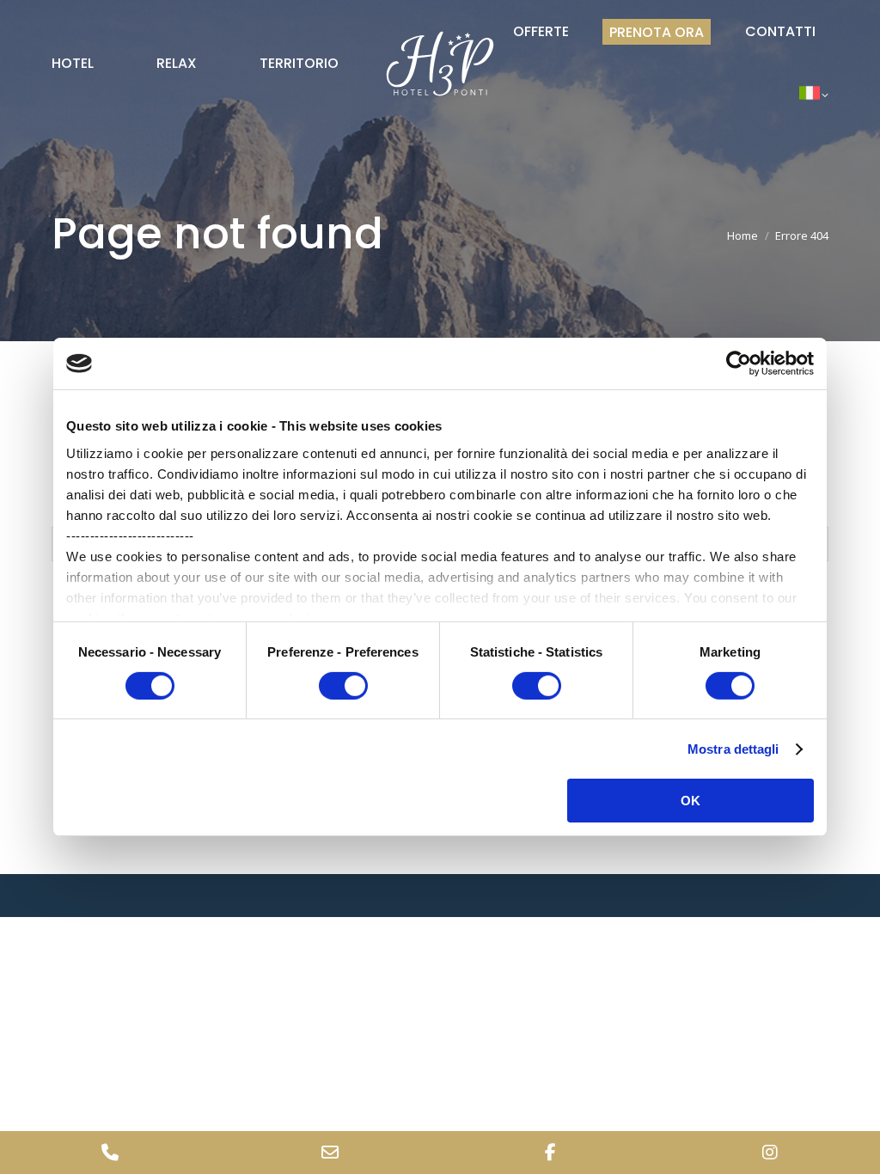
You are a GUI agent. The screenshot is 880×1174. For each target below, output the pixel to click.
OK (690, 800)
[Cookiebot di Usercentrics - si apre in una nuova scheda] (738, 363)
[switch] (343, 686)
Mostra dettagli (733, 749)
